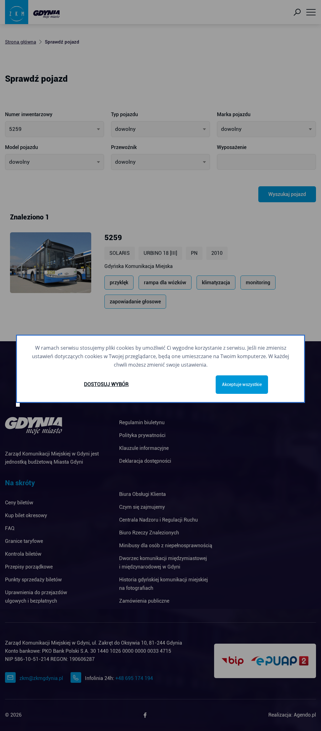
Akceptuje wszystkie (242, 384)
